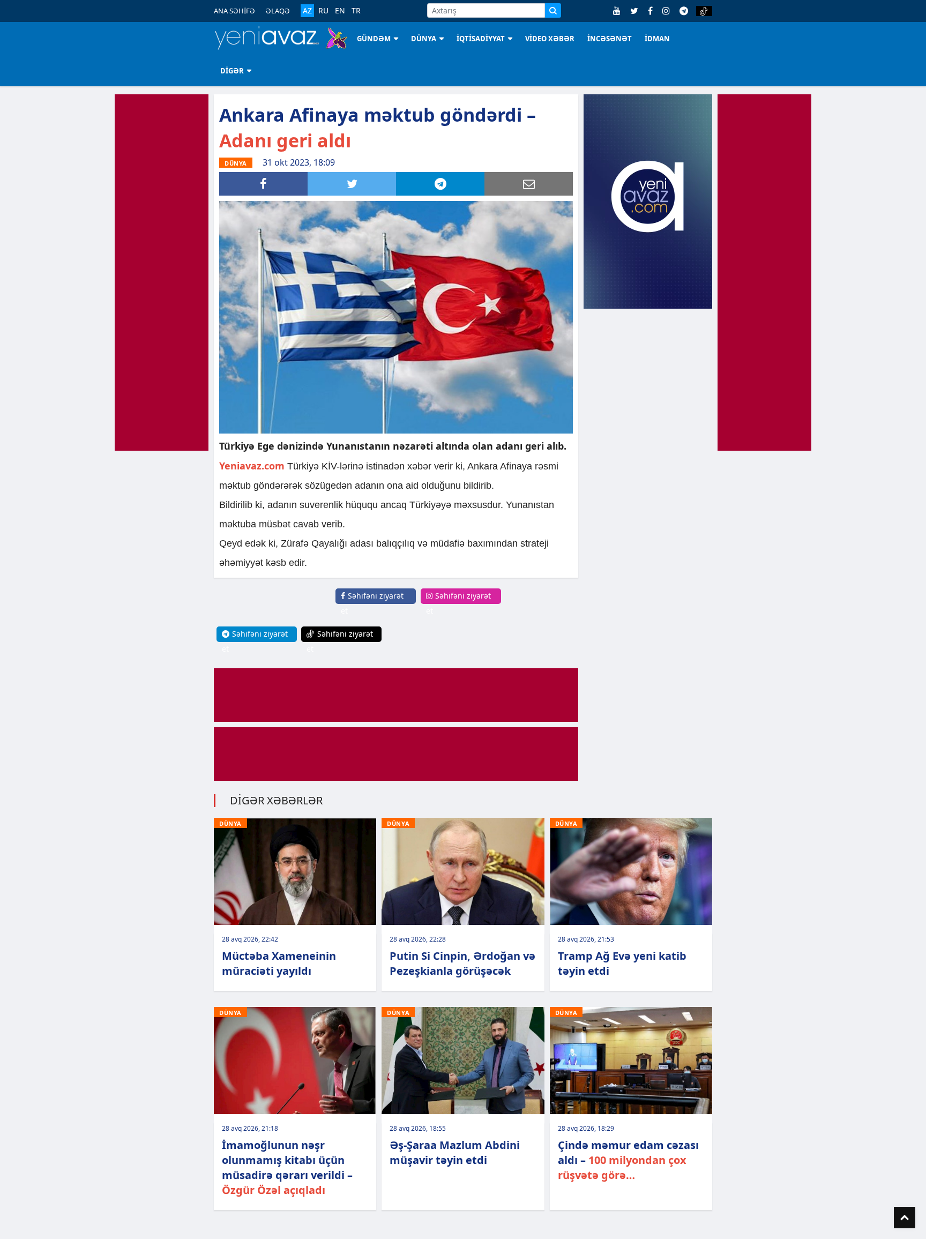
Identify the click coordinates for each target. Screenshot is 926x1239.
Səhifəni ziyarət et (372, 603)
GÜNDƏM (374, 38)
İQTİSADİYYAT (481, 38)
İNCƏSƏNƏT (609, 38)
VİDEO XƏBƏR (549, 38)
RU (323, 11)
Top (904, 1217)
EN (340, 11)
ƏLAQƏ (278, 11)
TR (356, 11)
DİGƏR (232, 71)
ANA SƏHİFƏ (234, 11)
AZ (307, 10)
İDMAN (657, 38)
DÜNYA (423, 38)
